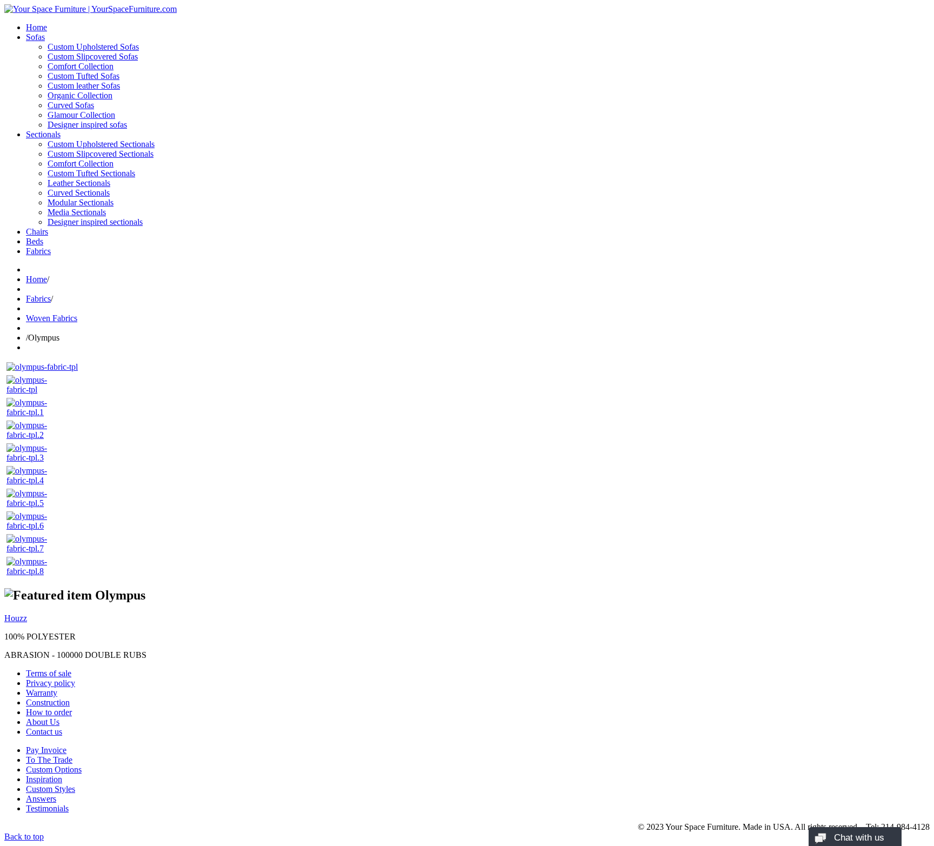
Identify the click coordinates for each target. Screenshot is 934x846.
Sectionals (43, 134)
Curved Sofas (71, 105)
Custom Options (54, 769)
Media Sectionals (77, 212)
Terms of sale (48, 673)
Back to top (24, 836)
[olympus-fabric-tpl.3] (33, 457)
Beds (34, 241)
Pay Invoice (46, 750)
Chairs (37, 231)
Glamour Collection (81, 114)
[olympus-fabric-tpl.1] (33, 412)
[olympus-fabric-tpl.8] (33, 571)
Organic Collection (80, 95)
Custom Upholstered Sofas (93, 46)
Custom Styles (50, 789)
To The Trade (49, 759)
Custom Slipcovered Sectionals (101, 153)
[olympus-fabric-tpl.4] (33, 480)
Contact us (44, 731)
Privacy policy (50, 683)
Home (36, 27)
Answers (41, 798)
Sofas (35, 37)
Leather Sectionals (79, 183)
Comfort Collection (81, 66)
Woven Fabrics (51, 318)
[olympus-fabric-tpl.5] (33, 503)
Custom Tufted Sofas (83, 76)
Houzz (15, 618)
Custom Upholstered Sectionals (101, 144)
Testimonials (47, 808)
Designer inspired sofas (87, 124)
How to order (49, 712)
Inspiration (44, 779)
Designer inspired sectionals (95, 222)
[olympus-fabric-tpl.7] (33, 548)
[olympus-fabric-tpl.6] (33, 525)
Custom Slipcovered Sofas (93, 56)
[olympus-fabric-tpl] (42, 366)
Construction (48, 702)
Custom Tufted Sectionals (91, 173)
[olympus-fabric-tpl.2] (33, 434)
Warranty (41, 692)
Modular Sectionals (81, 202)
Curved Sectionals (79, 192)
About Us (42, 722)
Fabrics (38, 251)
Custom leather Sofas (84, 85)
